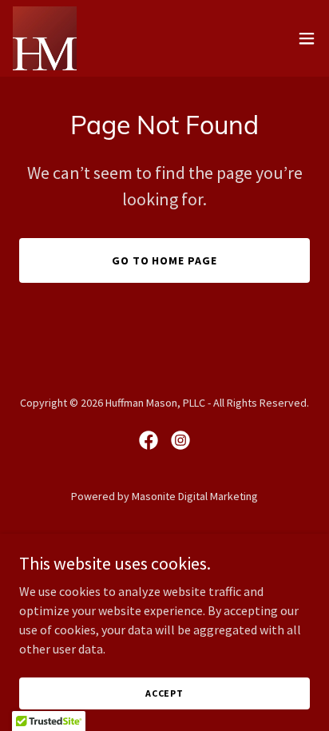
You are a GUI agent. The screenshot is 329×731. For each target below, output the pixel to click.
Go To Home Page (165, 260)
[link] (45, 38)
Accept (164, 693)
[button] (307, 38)
